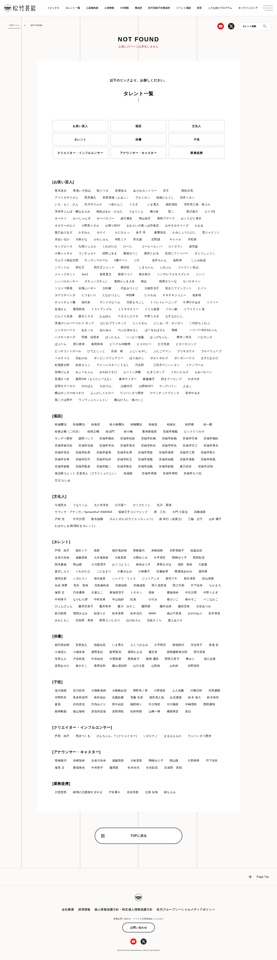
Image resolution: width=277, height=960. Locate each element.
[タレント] (61, 542)
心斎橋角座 (92, 7)
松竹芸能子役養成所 (159, 7)
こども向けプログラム (220, 7)
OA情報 (124, 7)
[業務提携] (61, 784)
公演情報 (109, 7)
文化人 (196, 126)
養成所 (138, 7)
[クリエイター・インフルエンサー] (82, 727)
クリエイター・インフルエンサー (80, 152)
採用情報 (84, 909)
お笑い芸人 (80, 126)
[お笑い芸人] (63, 182)
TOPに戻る (138, 835)
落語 (138, 126)
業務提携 (196, 152)
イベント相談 (183, 7)
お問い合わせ (138, 927)
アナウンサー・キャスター (138, 152)
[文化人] (59, 496)
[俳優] (57, 636)
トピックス (53, 7)
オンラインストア (248, 7)
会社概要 (68, 909)
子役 (197, 139)
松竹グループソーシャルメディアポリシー (186, 909)
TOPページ (14, 25)
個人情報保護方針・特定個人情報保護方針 (123, 909)
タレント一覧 (72, 7)
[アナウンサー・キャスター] (76, 752)
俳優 (138, 139)
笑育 (199, 7)
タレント (80, 139)
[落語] (57, 416)
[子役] (57, 682)
